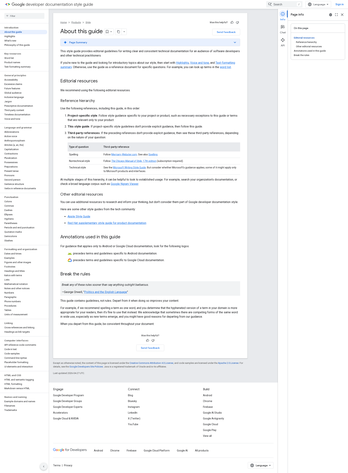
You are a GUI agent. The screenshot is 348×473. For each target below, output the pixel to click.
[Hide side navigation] (43, 466)
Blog (130, 395)
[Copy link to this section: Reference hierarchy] (98, 101)
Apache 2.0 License (228, 363)
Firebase (208, 406)
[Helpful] (232, 22)
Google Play (209, 430)
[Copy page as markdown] (118, 32)
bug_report (330, 14)
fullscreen (336, 14)
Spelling (153, 154)
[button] (150, 42)
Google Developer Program (68, 395)
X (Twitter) (134, 418)
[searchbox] (24, 16)
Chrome (207, 401)
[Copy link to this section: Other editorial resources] (106, 194)
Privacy (68, 465)
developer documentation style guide (59, 4)
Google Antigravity (213, 418)
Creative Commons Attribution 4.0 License (151, 363)
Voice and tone (199, 62)
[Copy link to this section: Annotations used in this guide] (124, 237)
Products (76, 22)
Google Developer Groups (67, 401)
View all (207, 435)
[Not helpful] (237, 22)
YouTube (133, 424)
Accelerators (60, 412)
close (342, 14)
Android (207, 395)
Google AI (182, 450)
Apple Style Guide (79, 216)
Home (63, 22)
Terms (57, 465)
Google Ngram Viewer (124, 184)
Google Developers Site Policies (86, 366)
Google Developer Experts (67, 406)
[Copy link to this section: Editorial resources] (101, 81)
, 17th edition (133, 161)
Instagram (134, 406)
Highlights (182, 62)
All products (202, 450)
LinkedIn (132, 412)
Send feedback (226, 32)
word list (225, 67)
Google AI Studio (212, 412)
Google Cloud (210, 424)
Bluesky (132, 401)
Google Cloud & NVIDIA (66, 418)
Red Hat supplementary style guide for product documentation (107, 223)
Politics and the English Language (105, 292)
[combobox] (284, 4)
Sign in (339, 4)
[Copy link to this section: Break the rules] (94, 274)
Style (88, 22)
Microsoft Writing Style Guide (129, 167)
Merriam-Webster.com (124, 154)
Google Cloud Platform (157, 450)
